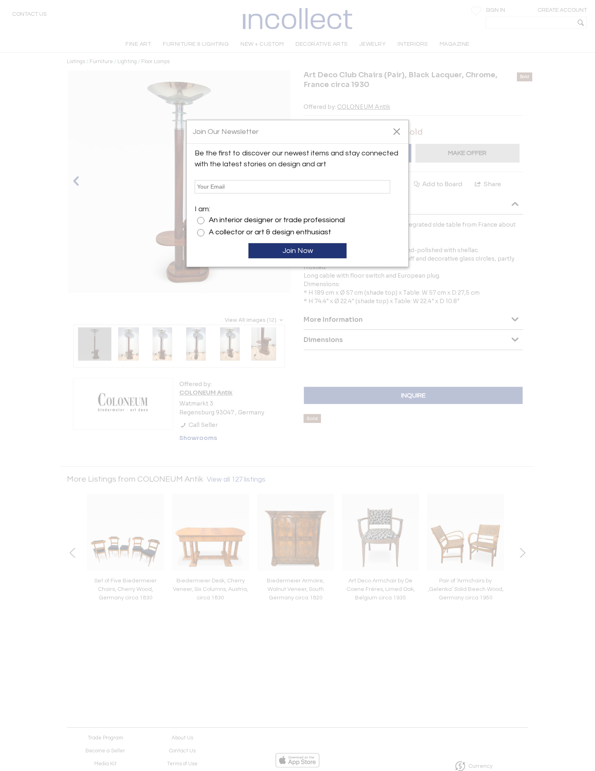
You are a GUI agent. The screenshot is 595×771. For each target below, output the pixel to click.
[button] (396, 131)
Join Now (298, 251)
